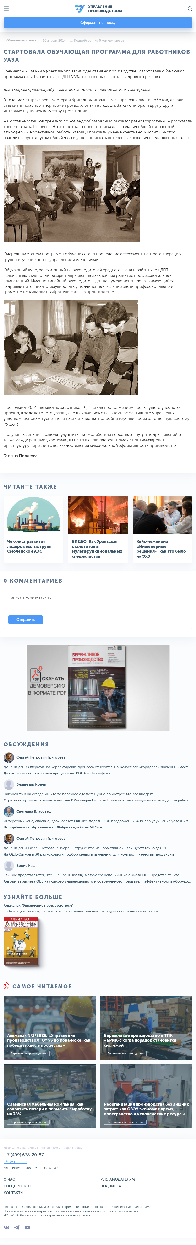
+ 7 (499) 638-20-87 (24, 1154)
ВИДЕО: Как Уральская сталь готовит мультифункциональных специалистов (97, 548)
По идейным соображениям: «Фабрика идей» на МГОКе (53, 827)
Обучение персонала (21, 40)
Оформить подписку (98, 23)
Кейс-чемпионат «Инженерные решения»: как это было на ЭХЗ (161, 548)
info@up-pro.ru (15, 1161)
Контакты (13, 1193)
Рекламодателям (117, 1179)
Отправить (25, 619)
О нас (9, 1179)
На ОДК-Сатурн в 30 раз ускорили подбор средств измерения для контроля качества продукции (89, 854)
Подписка (110, 1186)
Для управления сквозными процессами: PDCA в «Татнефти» (57, 773)
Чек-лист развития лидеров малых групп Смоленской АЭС (29, 546)
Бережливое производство (28, 1053)
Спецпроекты (17, 1186)
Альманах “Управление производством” (38, 905)
